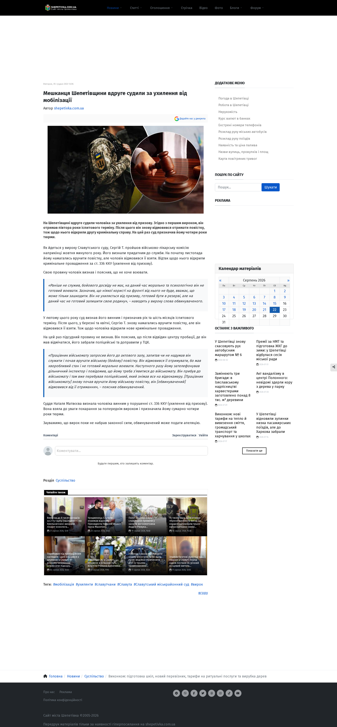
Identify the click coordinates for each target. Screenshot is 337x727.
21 (264, 310)
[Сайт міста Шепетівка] (60, 8)
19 (244, 310)
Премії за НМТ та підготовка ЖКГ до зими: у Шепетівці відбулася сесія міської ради (271, 350)
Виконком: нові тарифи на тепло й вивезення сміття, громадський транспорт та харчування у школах (233, 425)
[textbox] (131, 452)
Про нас (49, 692)
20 (254, 310)
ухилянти (85, 584)
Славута (125, 584)
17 (223, 310)
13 (254, 303)
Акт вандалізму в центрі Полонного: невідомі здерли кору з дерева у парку (274, 380)
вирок (198, 584)
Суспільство (65, 480)
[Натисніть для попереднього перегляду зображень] (126, 169)
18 (234, 310)
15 (274, 303)
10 (224, 303)
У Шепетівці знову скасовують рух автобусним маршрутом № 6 (230, 348)
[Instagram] (220, 693)
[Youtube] (237, 693)
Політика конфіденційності (62, 700)
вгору (203, 593)
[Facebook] (194, 693)
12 (244, 303)
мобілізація (64, 584)
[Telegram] (176, 693)
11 (234, 303)
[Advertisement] (168, 43)
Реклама (65, 692)
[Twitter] (202, 693)
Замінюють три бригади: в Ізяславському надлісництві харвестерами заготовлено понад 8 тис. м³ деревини (232, 386)
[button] (115, 8)
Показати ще (254, 450)
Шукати (270, 187)
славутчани (106, 584)
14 (264, 303)
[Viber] (185, 693)
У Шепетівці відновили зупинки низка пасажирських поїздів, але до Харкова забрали (273, 423)
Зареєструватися (184, 435)
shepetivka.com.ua (69, 108)
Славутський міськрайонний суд (162, 584)
